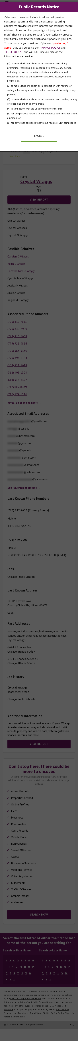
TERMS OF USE (13, 52)
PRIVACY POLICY (50, 47)
